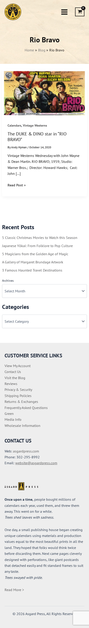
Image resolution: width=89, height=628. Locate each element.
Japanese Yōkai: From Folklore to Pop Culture (37, 245)
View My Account (18, 365)
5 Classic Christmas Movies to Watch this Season (39, 237)
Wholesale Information (22, 425)
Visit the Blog (15, 377)
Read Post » (17, 185)
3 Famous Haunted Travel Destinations (32, 270)
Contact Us (13, 371)
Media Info (13, 419)
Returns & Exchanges (21, 401)
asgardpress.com (26, 451)
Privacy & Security (18, 389)
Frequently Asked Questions (26, 407)
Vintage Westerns (35, 125)
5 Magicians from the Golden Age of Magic (35, 254)
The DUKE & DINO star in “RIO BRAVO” (37, 136)
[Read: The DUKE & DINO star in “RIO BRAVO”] (44, 92)
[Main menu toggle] (64, 12)
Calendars (14, 125)
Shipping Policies (18, 395)
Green (9, 413)
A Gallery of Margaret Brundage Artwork (32, 262)
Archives (8, 281)
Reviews (11, 383)
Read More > (14, 589)
